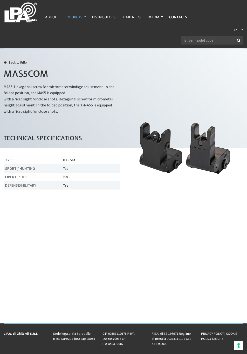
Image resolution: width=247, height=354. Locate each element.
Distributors (104, 17)
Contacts (178, 17)
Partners (132, 17)
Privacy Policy (212, 333)
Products (73, 17)
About (51, 17)
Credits (218, 338)
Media (153, 17)
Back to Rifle (17, 62)
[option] (185, 148)
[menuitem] (51, 19)
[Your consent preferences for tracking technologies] (238, 345)
